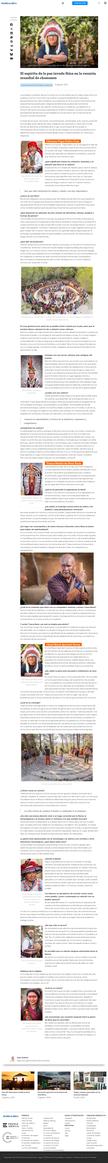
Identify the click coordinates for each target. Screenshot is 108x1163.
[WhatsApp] (11, 37)
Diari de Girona (27, 1118)
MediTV (67, 1123)
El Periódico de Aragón (30, 1135)
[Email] (11, 58)
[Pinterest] (11, 41)
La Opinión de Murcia (51, 1142)
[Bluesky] (11, 54)
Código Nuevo (91, 1140)
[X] (11, 29)
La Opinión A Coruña (50, 1145)
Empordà (25, 1125)
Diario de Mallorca (28, 1123)
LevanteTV (68, 1118)
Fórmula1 (89, 1123)
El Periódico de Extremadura (53, 1150)
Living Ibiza (90, 1147)
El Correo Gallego (49, 1130)
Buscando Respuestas (94, 1145)
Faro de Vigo (26, 1145)
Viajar (67, 1135)
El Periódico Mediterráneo (31, 1142)
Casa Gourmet (91, 1142)
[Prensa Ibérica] (11, 1125)
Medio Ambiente (92, 1120)
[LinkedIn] (11, 33)
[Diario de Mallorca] (11, 1116)
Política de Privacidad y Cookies (58, 1157)
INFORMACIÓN (27, 1130)
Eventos (48, 85)
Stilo (66, 1133)
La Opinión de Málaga (51, 1140)
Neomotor (90, 1130)
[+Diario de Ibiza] (9, 3)
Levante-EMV (48, 1118)
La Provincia (47, 1135)
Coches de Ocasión (93, 1135)
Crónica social (27, 85)
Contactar (80, 3)
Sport (45, 1125)
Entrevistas (39, 85)
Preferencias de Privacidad (84, 1157)
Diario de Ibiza (27, 1120)
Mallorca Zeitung (49, 1120)
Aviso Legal (37, 1157)
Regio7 (45, 1123)
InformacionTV (70, 1120)
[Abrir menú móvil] (63, 3)
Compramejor (91, 1125)
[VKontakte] (11, 50)
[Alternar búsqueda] (99, 3)
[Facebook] (11, 24)
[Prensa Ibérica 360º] (11, 1137)
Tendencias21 (91, 1118)
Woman (67, 1130)
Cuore (67, 1128)
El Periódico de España (30, 1140)
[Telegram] (11, 45)
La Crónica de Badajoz (30, 1147)
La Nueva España (49, 1147)
